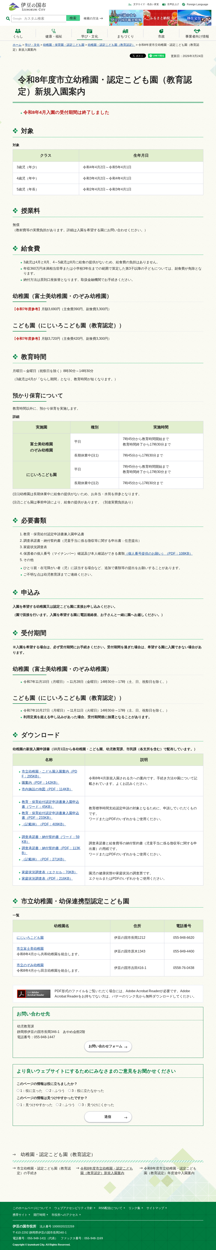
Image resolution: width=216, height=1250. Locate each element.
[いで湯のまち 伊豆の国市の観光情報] (126, 18)
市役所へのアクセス (64, 1214)
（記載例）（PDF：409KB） (44, 824)
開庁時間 (39, 1214)
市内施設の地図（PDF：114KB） (47, 789)
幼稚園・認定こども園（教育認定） (111, 44)
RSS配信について (110, 1208)
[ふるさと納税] (160, 18)
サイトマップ (155, 1208)
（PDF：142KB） (40, 782)
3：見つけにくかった (98, 1105)
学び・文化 (32, 44)
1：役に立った (31, 1090)
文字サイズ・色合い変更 (146, 4)
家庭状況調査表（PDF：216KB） (47, 878)
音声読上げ (173, 4)
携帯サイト (20, 1214)
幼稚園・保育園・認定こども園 (63, 44)
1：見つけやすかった (36, 1105)
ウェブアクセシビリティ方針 (73, 1208)
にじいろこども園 (30, 937)
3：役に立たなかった (88, 1090)
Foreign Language (197, 4)
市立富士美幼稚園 (30, 948)
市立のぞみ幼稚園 (30, 965)
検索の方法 (91, 18)
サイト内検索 (8, 18)
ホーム (17, 44)
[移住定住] (194, 18)
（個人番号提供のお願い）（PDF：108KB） (159, 553)
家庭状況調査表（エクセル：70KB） (49, 872)
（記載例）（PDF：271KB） (44, 859)
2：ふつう (57, 1090)
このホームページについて (30, 1208)
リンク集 (134, 1208)
